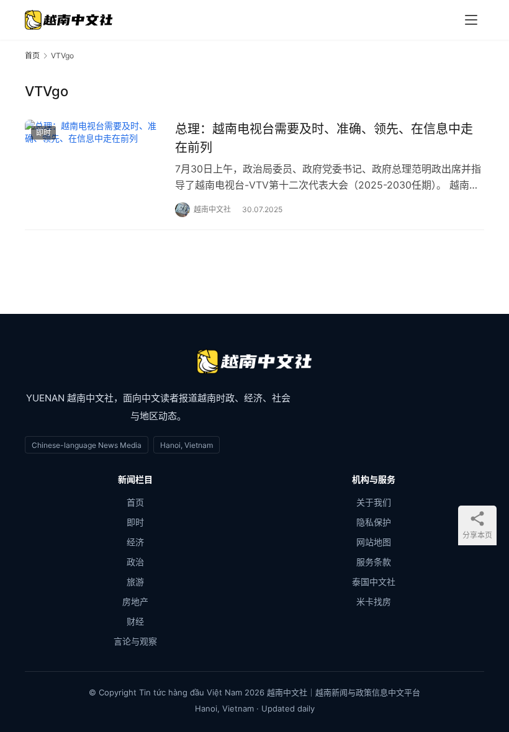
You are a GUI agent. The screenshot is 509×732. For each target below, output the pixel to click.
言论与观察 (135, 641)
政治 (135, 561)
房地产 (135, 601)
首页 (32, 55)
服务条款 (373, 561)
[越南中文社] (254, 362)
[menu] (471, 20)
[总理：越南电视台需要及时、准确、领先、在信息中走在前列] (94, 163)
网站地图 (373, 542)
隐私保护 (373, 522)
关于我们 (373, 502)
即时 (43, 132)
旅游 (135, 581)
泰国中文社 (373, 581)
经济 (135, 542)
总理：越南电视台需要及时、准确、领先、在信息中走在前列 (324, 138)
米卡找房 (373, 601)
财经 (135, 621)
